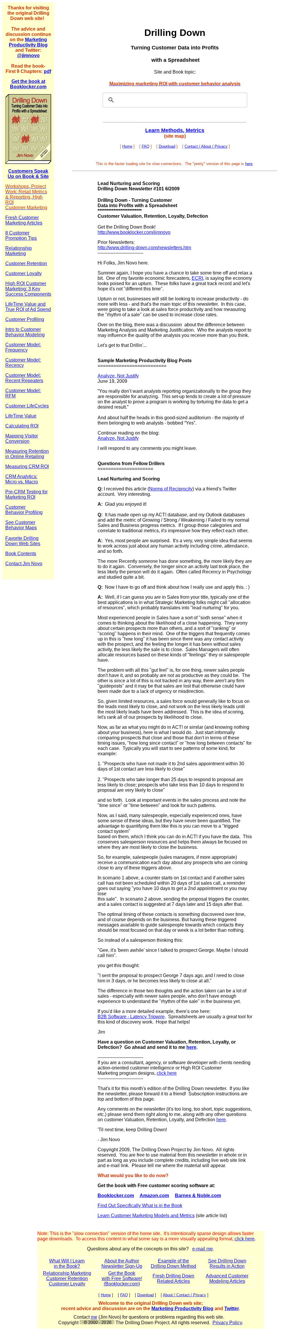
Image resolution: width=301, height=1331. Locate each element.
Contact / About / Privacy (206, 146)
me (94, 1317)
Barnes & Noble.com (198, 1195)
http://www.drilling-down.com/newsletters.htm (144, 247)
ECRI (197, 278)
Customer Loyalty (67, 1283)
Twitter (231, 1308)
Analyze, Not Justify (118, 375)
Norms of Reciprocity (171, 488)
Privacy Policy (227, 1322)
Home (127, 146)
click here (167, 1073)
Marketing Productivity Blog (28, 42)
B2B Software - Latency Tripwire (131, 1016)
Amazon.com (154, 1195)
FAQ (145, 146)
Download (167, 146)
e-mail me (202, 1248)
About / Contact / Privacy (184, 1295)
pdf (47, 71)
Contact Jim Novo (23, 563)
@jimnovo (28, 55)
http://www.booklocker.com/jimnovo (134, 232)
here (248, 164)
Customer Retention (67, 1278)
